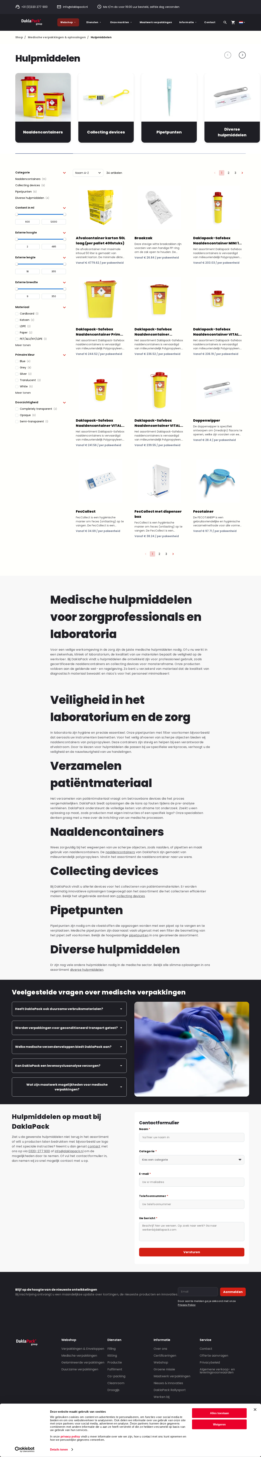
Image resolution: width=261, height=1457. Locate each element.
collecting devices (131, 896)
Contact (209, 22)
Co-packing (116, 1376)
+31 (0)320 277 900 (34, 7)
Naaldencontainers (43, 132)
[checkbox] (40, 179)
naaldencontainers (120, 852)
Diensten (92, 22)
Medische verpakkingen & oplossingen (58, 37)
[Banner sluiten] (255, 1409)
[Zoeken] (225, 22)
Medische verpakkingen (79, 1355)
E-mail (145, 1174)
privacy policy (70, 1436)
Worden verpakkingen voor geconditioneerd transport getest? (66, 1028)
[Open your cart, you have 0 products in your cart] (233, 22)
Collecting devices (106, 132)
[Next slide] (242, 55)
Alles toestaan (219, 1413)
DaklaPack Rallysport (170, 1390)
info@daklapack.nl (75, 7)
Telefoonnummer (153, 1196)
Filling (111, 1348)
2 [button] (228, 173)
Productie (114, 1362)
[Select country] (242, 22)
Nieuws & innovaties (168, 1383)
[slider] (16, 214)
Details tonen (59, 1449)
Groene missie (164, 1369)
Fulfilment (114, 1369)
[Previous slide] (227, 55)
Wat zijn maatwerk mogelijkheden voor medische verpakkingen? (67, 1087)
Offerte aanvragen (214, 1355)
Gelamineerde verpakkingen (82, 1362)
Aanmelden (233, 1292)
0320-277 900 (39, 1151)
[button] (40, 172)
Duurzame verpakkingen (79, 1369)
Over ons (160, 1348)
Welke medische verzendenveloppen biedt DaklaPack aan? (63, 1047)
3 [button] (235, 173)
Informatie (186, 22)
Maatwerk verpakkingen (156, 22)
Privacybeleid (210, 1362)
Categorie (148, 1151)
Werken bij (161, 1397)
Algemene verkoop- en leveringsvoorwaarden (217, 1371)
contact (94, 1146)
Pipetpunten (169, 132)
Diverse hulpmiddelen (232, 132)
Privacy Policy (186, 1305)
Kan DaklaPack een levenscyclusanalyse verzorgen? (57, 1065)
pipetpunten (139, 935)
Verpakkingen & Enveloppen (82, 1348)
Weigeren (219, 1424)
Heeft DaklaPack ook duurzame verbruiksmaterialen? (59, 1009)
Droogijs (113, 1390)
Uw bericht (148, 1218)
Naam (144, 1129)
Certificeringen (165, 1355)
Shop (20, 37)
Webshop (66, 22)
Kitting (112, 1355)
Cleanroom (115, 1383)
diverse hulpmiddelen (86, 970)
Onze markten (119, 22)
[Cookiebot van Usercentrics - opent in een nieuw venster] (24, 1449)
